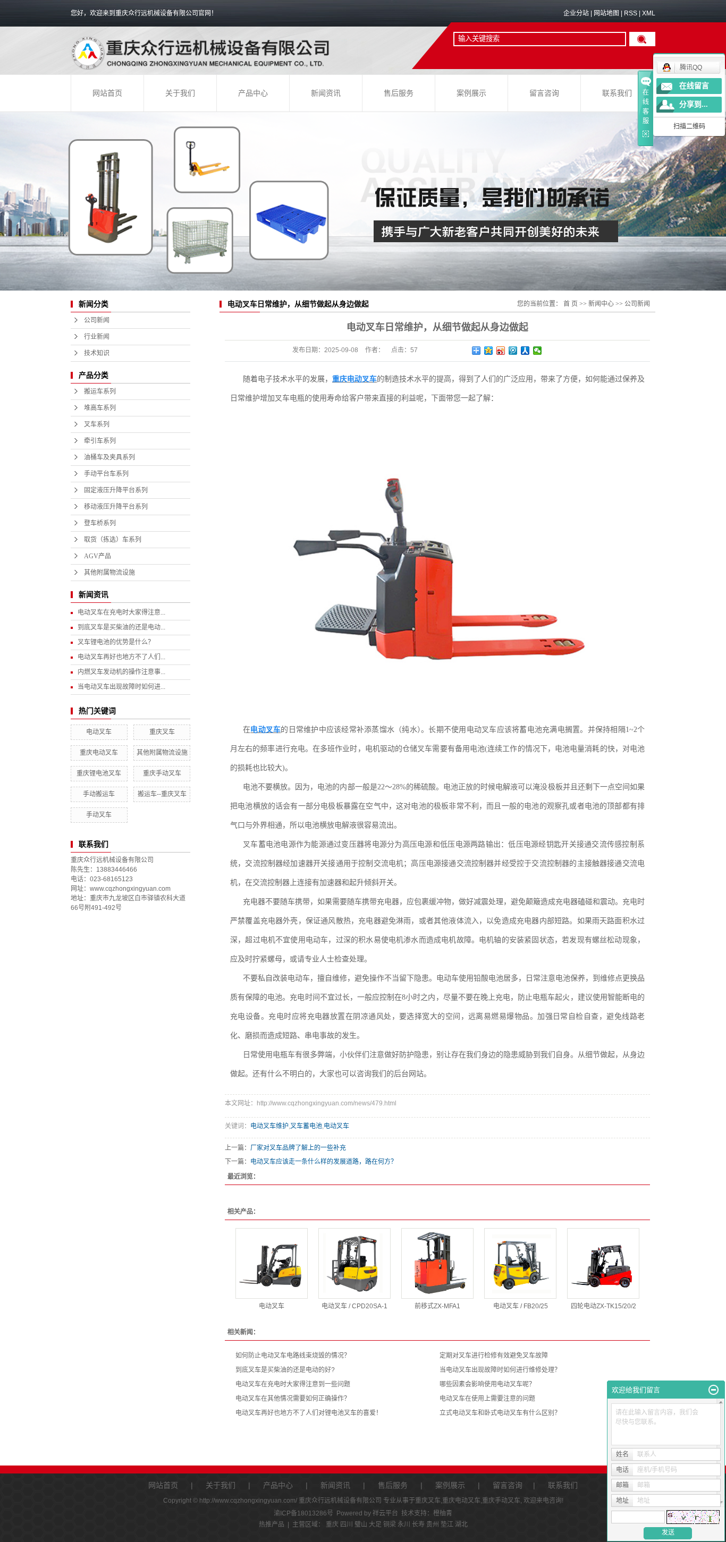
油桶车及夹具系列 (109, 457)
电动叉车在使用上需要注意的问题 (487, 1398)
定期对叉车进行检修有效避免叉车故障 (494, 1355)
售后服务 (398, 93)
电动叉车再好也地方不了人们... (121, 657)
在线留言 (694, 86)
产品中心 (253, 93)
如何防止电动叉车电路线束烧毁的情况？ (292, 1355)
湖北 (461, 1524)
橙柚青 (442, 1513)
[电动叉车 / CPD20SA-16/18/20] (354, 1263)
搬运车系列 (100, 391)
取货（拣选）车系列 (112, 539)
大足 (375, 1524)
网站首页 (107, 93)
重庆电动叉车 (99, 752)
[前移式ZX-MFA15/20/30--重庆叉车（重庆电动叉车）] (437, 1263)
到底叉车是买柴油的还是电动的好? (285, 1370)
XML (648, 13)
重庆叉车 (162, 732)
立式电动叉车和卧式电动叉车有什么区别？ (500, 1413)
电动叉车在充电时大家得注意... (121, 612)
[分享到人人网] (525, 350)
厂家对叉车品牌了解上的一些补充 (298, 1148)
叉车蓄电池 (306, 1126)
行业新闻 (96, 336)
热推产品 (271, 1524)
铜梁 (389, 1524)
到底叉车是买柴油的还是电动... (121, 627)
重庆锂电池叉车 (99, 773)
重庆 (332, 1524)
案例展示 (471, 93)
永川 (404, 1524)
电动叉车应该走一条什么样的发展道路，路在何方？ (323, 1161)
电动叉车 (99, 732)
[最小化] (713, 1390)
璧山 (360, 1524)
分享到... (693, 104)
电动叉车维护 (269, 1126)
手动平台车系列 (106, 474)
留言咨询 (544, 93)
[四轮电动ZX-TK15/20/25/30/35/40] (603, 1263)
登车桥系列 (100, 523)
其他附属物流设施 (109, 572)
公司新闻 (96, 320)
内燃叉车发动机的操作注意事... (121, 672)
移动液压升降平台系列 (116, 506)
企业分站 (576, 13)
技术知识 (96, 353)
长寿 (418, 1524)
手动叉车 (99, 815)
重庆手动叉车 (162, 773)
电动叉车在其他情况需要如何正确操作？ (292, 1398)
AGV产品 (97, 556)
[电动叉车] (271, 1263)
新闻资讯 (326, 93)
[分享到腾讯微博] (513, 350)
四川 (346, 1524)
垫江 (447, 1524)
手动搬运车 (99, 794)
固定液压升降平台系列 (116, 490)
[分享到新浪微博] (500, 350)
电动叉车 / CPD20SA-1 (354, 1306)
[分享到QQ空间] (488, 350)
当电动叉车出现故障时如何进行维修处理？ (500, 1370)
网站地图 (606, 13)
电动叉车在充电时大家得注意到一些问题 (292, 1384)
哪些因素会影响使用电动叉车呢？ (487, 1384)
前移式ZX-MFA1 (437, 1306)
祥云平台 (385, 1513)
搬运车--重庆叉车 (162, 794)
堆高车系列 (100, 408)
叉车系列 (96, 424)
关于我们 (180, 93)
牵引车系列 (100, 441)
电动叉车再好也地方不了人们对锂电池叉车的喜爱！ (308, 1413)
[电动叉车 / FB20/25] (520, 1263)
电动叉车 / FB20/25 (520, 1306)
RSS (630, 13)
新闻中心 (601, 304)
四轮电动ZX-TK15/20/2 (603, 1306)
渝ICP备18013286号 (303, 1513)
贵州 (432, 1524)
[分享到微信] (537, 350)
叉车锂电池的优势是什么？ (116, 642)
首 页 (570, 304)
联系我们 (617, 93)
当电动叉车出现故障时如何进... (121, 687)
